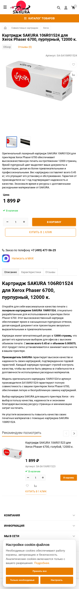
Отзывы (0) (25, 47)
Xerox (46, 27)
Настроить (57, 580)
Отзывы (50, 272)
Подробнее (41, 563)
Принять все (40, 571)
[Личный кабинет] (65, 7)
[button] (74, 433)
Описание (10, 272)
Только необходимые (22, 580)
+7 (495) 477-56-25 (43, 250)
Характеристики (31, 272)
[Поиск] (58, 7)
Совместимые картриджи (24, 27)
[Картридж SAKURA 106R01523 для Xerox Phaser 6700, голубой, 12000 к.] (12, 453)
